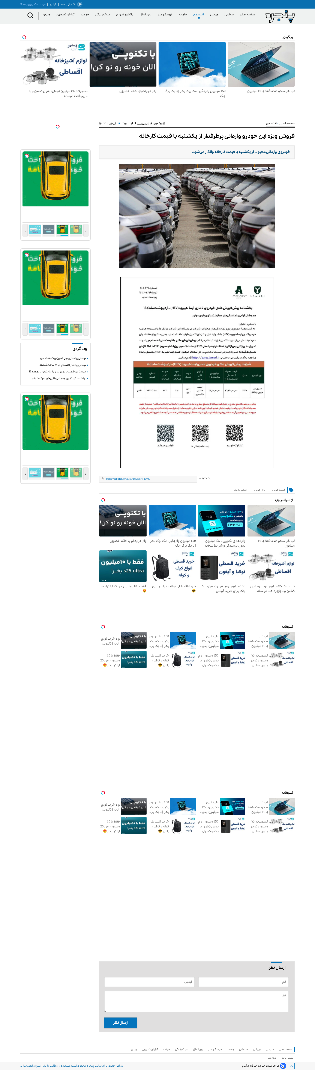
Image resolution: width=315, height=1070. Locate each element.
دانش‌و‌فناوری (125, 15)
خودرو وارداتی (240, 490)
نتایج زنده (67, 4)
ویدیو (47, 15)
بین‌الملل (146, 15)
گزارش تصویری (66, 15)
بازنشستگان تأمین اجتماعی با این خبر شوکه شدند (59, 378)
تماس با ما (288, 1058)
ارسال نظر (120, 1022)
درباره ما (273, 1058)
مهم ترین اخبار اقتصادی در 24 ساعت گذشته (62, 365)
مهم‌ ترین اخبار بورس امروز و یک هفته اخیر (63, 358)
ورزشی (215, 15)
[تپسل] (58, 126)
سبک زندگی (103, 15)
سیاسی (230, 15)
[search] (30, 16)
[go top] (292, 1066)
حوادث (85, 15)
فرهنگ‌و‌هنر (166, 15)
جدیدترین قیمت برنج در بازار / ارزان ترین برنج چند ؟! (57, 371)
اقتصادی (199, 15)
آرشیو (51, 4)
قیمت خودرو (278, 490)
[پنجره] (280, 16)
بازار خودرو (259, 490)
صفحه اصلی (247, 15)
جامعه (183, 15)
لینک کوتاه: (205, 479)
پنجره (90, 1066)
